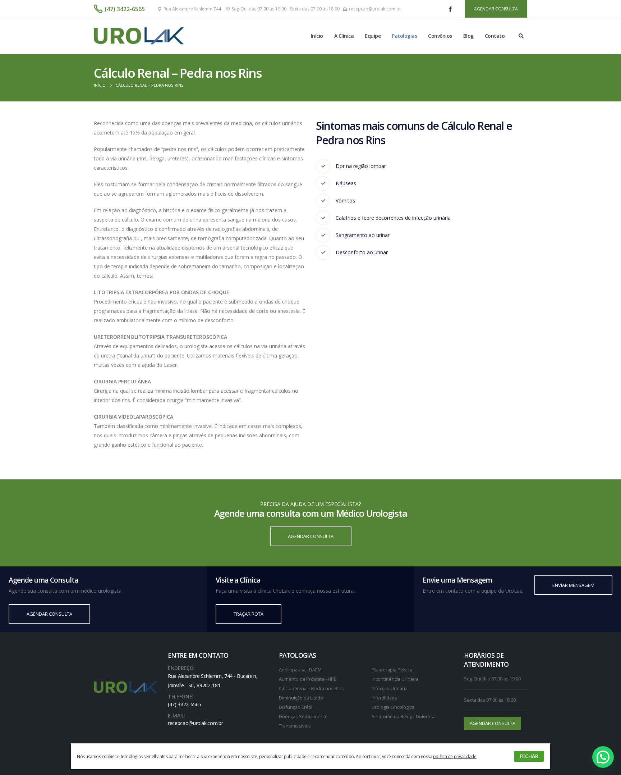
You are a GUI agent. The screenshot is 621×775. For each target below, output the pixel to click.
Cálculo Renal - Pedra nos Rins (311, 688)
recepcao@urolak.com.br (375, 9)
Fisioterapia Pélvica (392, 670)
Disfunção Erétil (295, 707)
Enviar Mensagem (573, 585)
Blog (468, 35)
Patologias (404, 35)
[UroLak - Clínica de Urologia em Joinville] (139, 36)
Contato (495, 35)
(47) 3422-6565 (125, 9)
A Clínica (344, 35)
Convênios (440, 35)
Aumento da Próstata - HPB (308, 679)
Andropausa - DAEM (300, 670)
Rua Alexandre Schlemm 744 (192, 9)
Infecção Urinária (390, 688)
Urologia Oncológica (393, 707)
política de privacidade (455, 756)
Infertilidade (384, 698)
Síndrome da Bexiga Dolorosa (404, 717)
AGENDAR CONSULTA (496, 9)
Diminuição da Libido (301, 698)
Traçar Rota (248, 614)
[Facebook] (450, 9)
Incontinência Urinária (395, 679)
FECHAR (529, 756)
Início (317, 35)
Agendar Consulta (311, 536)
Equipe (373, 35)
